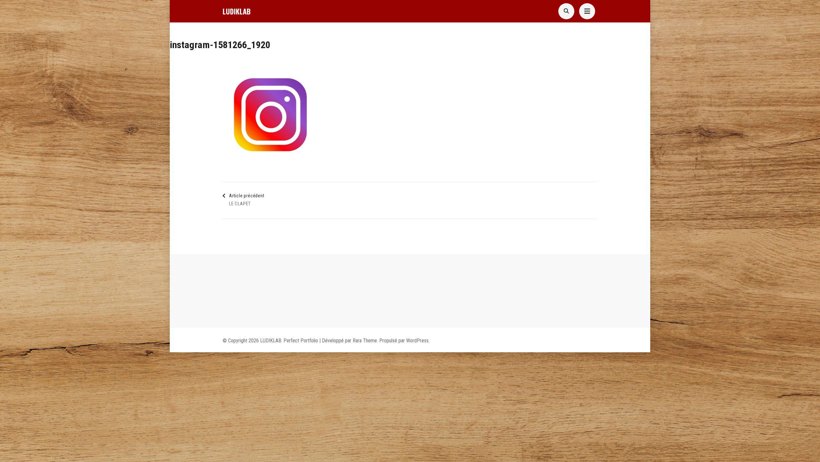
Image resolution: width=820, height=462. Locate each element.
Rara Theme (365, 341)
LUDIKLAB (236, 11)
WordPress (417, 341)
